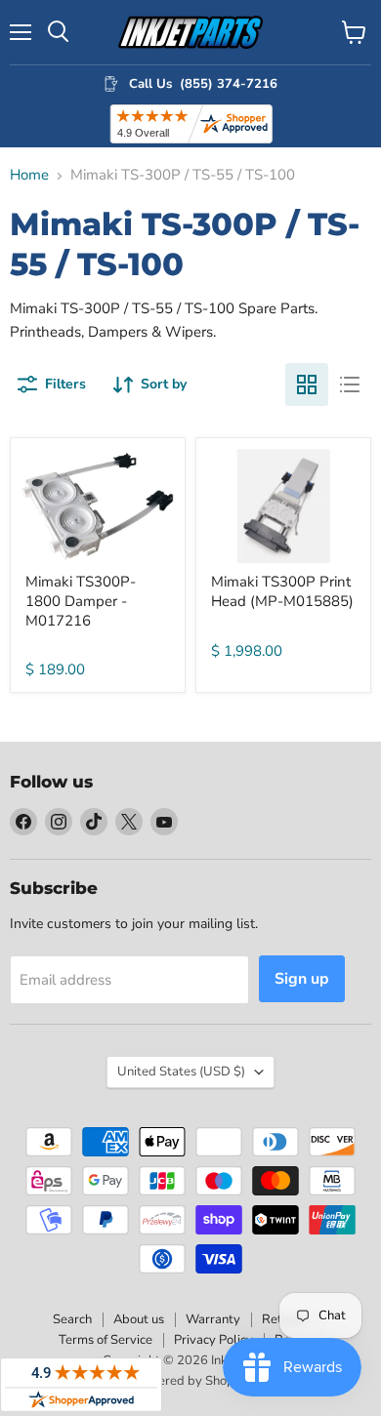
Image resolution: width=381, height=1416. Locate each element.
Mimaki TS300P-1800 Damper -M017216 (80, 600)
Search (72, 1319)
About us (138, 1319)
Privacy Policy (213, 1340)
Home (29, 175)
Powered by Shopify (190, 1381)
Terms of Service (105, 1340)
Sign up (302, 979)
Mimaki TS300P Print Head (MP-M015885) (282, 591)
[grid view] (306, 384)
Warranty (213, 1319)
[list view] (349, 384)
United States (181, 1071)
